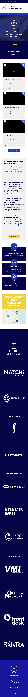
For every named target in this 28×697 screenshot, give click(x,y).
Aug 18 (15, 141)
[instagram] (12, 693)
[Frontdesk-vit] (14, 608)
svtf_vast (11, 85)
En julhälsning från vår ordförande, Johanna (11, 217)
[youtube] (15, 693)
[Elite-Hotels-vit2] (14, 337)
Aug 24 (15, 85)
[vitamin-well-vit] (14, 500)
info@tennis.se (14, 689)
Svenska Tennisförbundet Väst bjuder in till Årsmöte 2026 (13, 184)
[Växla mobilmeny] (25, 10)
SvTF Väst (11, 83)
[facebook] (18, 693)
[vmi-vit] (14, 558)
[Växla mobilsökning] (21, 10)
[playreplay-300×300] (14, 475)
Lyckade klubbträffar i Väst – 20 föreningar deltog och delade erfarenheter (13, 200)
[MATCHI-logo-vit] (14, 362)
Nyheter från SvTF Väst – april (13, 162)
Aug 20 (15, 113)
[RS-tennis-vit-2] (14, 419)
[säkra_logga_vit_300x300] (14, 633)
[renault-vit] (14, 387)
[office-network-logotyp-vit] (14, 583)
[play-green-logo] (14, 525)
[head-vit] (14, 444)
